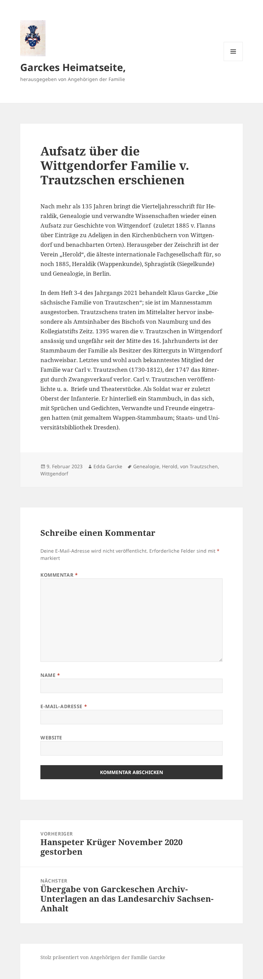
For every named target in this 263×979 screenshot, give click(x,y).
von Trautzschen (199, 466)
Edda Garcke (107, 466)
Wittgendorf (54, 473)
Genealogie (146, 466)
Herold (169, 466)
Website (51, 737)
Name (50, 675)
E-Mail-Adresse (63, 706)
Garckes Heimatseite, (73, 67)
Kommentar (59, 575)
